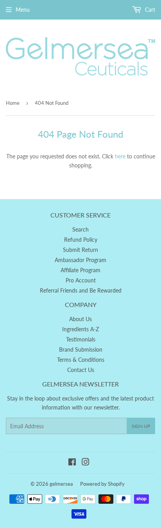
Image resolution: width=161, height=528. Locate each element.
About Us (80, 319)
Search (80, 229)
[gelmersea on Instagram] (85, 463)
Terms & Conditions (80, 359)
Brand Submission (80, 349)
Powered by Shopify (102, 484)
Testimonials (80, 339)
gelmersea (61, 484)
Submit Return (80, 249)
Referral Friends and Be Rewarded (81, 290)
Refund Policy (80, 239)
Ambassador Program (80, 260)
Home (13, 103)
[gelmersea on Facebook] (72, 463)
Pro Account (81, 280)
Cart (149, 9)
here (120, 156)
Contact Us (80, 369)
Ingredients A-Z (80, 329)
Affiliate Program (80, 270)
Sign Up (141, 426)
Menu (23, 9)
